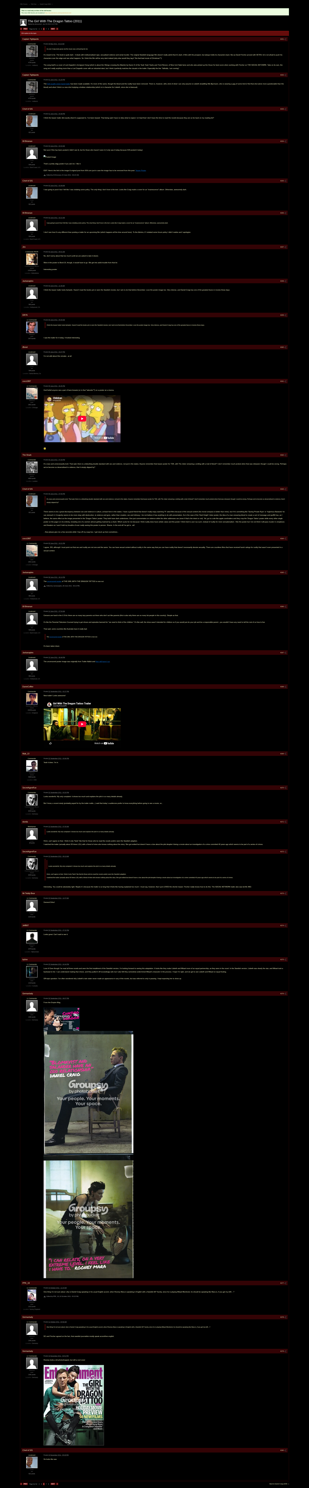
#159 (282, 315)
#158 (282, 281)
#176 (282, 993)
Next (53, 29)
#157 (282, 247)
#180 (282, 1450)
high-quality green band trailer (58, 84)
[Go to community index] (22, 1)
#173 (282, 893)
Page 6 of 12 (33, 29)
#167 (282, 653)
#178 (282, 1317)
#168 (282, 687)
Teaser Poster (140, 170)
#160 (282, 347)
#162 (282, 455)
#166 (282, 606)
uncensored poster (54, 581)
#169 (282, 754)
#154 (282, 141)
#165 (282, 572)
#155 (282, 181)
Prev (25, 29)
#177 (282, 1283)
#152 (282, 75)
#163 (282, 489)
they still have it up (103, 661)
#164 (282, 538)
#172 (282, 851)
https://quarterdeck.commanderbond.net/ (58, 13)
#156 (282, 213)
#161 (282, 381)
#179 (282, 1351)
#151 (282, 39)
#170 (282, 788)
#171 (282, 822)
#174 (282, 925)
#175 (282, 959)
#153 (282, 109)
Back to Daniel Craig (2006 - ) (279, 1484)
